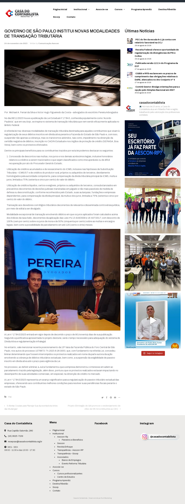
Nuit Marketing (106, 498)
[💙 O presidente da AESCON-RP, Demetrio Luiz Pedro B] (153, 320)
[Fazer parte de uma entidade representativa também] (153, 148)
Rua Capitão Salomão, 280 (20, 431)
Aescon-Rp (62, 437)
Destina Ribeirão (60, 484)
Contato (56, 491)
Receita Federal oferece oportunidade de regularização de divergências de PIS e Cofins (157, 53)
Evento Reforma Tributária (74, 463)
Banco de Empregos (71, 460)
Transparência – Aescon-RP (70, 450)
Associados (63, 457)
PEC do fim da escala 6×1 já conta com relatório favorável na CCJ (155, 41)
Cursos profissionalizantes (69, 473)
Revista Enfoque (65, 447)
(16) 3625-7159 (15, 436)
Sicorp (56, 487)
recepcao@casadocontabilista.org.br (25, 441)
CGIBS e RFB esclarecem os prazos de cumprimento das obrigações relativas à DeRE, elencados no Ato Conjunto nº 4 (156, 76)
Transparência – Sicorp (67, 453)
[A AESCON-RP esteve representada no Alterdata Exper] (153, 206)
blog (9, 397)
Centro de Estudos (66, 477)
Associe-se (58, 467)
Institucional (58, 433)
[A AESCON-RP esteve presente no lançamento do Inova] (153, 263)
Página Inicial (58, 430)
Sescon (61, 443)
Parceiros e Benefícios (72, 440)
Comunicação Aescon (48, 43)
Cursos (56, 470)
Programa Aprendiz (62, 480)
